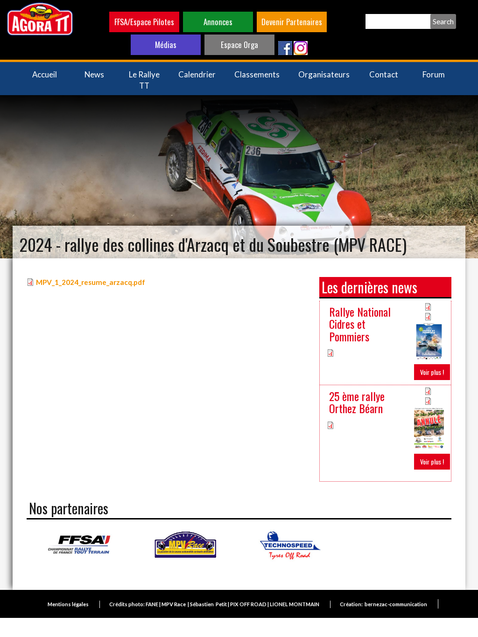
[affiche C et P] (429, 340)
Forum (433, 74)
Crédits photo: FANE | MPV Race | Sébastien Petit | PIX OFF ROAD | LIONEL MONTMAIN (214, 604)
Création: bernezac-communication (383, 604)
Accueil (44, 74)
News (94, 74)
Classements (257, 74)
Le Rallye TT (144, 79)
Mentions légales (68, 604)
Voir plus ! (432, 372)
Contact (383, 74)
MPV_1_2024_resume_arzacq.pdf (90, 282)
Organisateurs (324, 74)
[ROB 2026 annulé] (429, 427)
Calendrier (197, 74)
